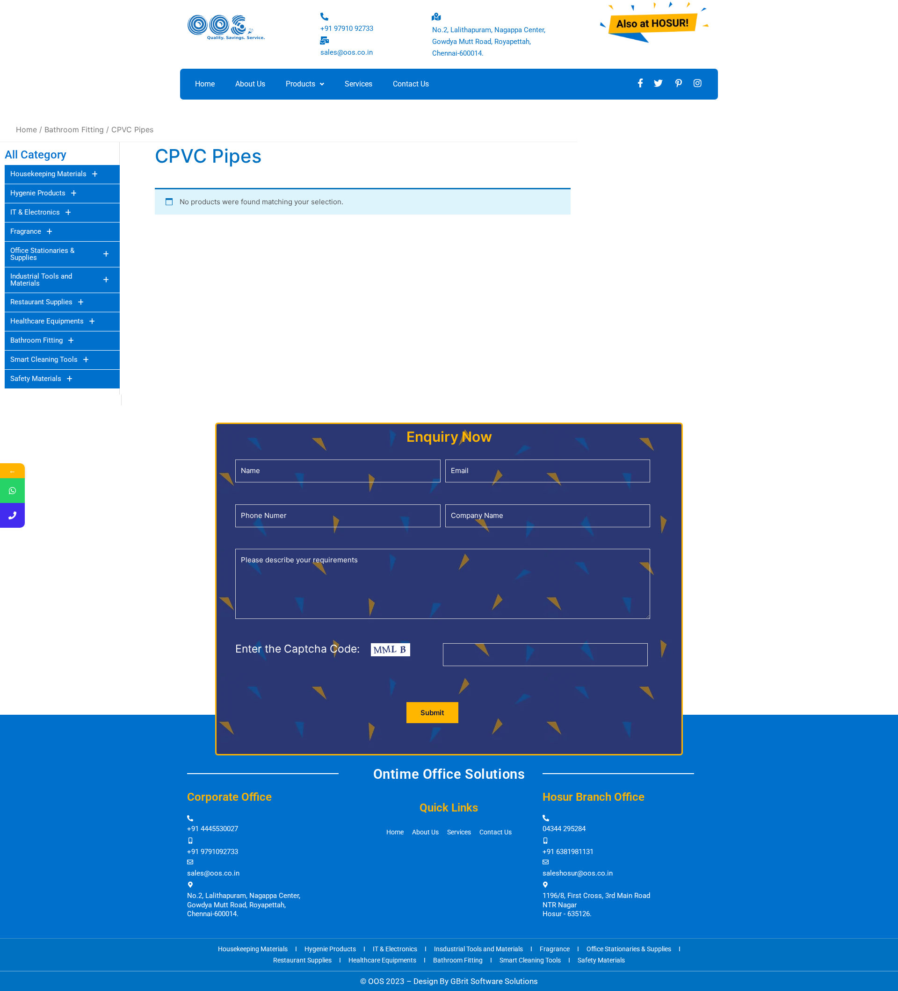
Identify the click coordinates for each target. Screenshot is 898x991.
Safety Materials (35, 378)
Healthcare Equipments (47, 321)
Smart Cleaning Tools (44, 359)
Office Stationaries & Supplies (42, 254)
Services (358, 83)
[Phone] (12, 515)
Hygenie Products (37, 193)
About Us (250, 83)
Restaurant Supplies (41, 302)
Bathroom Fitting (36, 340)
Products (300, 83)
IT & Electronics (35, 212)
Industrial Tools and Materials (41, 279)
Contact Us (411, 83)
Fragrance (25, 231)
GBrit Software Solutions (494, 981)
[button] (304, 84)
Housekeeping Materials (48, 174)
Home (205, 83)
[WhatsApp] (12, 490)
